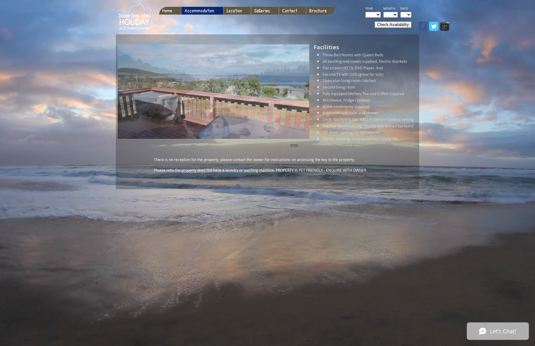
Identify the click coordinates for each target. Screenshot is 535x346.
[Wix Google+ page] (444, 26)
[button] (213, 102)
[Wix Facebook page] (423, 26)
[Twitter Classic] (433, 26)
